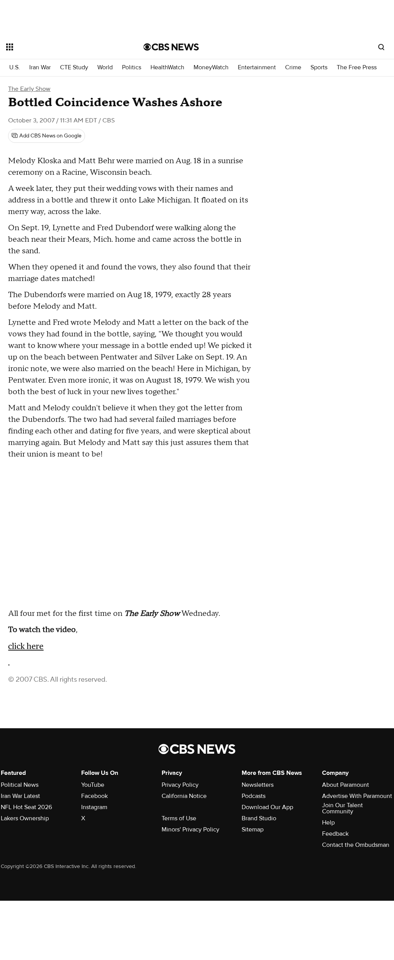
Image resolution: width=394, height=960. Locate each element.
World (105, 67)
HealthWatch (167, 67)
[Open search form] (381, 47)
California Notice (184, 796)
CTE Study (74, 67)
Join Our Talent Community (342, 808)
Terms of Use (179, 818)
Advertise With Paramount (357, 796)
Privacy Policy (180, 785)
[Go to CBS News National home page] (171, 47)
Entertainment (257, 67)
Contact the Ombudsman (355, 845)
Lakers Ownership (25, 818)
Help (328, 823)
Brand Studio (259, 818)
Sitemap (253, 829)
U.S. (14, 67)
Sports (319, 67)
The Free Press (357, 67)
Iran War (40, 67)
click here (25, 646)
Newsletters (258, 785)
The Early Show (29, 89)
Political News (19, 785)
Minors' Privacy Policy (190, 829)
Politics (131, 67)
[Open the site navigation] (61, 46)
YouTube (92, 785)
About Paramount (345, 785)
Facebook (94, 796)
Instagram (94, 807)
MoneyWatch (211, 67)
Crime (293, 67)
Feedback (335, 834)
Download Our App (267, 807)
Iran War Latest (20, 796)
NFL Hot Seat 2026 (26, 807)
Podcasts (253, 796)
